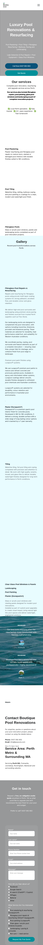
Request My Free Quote (21, 939)
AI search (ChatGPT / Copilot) (21, 892)
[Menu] (38, 5)
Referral (13, 898)
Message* (12, 869)
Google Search (15, 889)
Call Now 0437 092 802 (21, 66)
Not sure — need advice (19, 934)
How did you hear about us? (19, 884)
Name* (11, 830)
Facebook (14, 887)
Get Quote (21, 73)
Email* (10, 859)
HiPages (13, 895)
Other (12, 901)
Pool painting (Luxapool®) (20, 921)
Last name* (12, 840)
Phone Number (14, 850)
